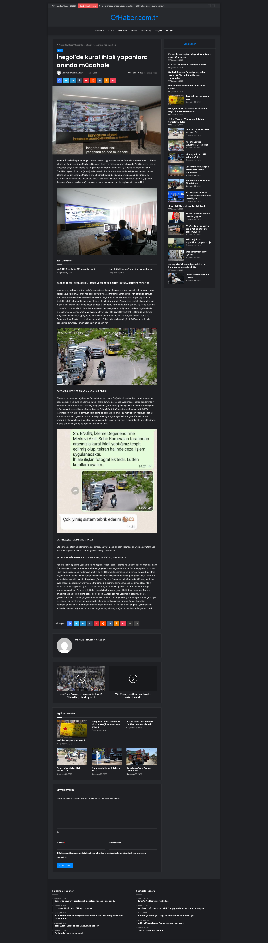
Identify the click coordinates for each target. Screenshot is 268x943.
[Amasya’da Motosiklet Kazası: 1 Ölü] (72, 756)
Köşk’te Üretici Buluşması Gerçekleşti (197, 143)
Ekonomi (122, 31)
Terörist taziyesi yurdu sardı (71, 740)
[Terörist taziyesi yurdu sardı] (72, 729)
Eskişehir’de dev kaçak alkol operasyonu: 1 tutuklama (197, 169)
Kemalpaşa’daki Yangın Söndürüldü (138, 769)
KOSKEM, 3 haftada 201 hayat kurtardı (76, 269)
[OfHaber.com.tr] (134, 17)
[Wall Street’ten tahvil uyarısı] (176, 255)
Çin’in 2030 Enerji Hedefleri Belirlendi (186, 206)
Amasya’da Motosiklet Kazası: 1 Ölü (68, 769)
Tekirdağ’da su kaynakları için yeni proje (198, 241)
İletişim (170, 31)
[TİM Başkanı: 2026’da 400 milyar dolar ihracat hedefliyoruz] (176, 196)
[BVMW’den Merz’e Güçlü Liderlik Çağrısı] (176, 217)
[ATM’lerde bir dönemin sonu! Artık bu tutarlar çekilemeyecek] (176, 230)
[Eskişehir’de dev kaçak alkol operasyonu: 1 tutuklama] (176, 170)
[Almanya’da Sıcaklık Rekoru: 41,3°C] (107, 756)
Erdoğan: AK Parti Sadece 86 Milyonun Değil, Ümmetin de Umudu (106, 724)
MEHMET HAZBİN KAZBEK (72, 73)
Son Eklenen (190, 43)
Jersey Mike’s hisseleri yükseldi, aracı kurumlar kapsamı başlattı (187, 266)
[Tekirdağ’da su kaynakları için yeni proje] (176, 243)
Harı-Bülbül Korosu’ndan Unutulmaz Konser (131, 269)
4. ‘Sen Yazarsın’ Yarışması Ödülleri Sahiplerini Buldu (139, 723)
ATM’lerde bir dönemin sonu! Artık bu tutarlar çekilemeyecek (197, 229)
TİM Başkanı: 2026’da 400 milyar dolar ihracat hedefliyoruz (198, 195)
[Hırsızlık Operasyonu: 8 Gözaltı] (176, 278)
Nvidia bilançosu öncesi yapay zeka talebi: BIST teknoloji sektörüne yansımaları (133, 6)
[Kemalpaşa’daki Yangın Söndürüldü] (141, 756)
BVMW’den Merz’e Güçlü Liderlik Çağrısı (198, 215)
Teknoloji (146, 31)
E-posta (61, 842)
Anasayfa (99, 31)
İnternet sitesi (115, 842)
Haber (111, 31)
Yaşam (158, 31)
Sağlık (134, 31)
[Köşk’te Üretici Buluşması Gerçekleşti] (176, 146)
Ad (59, 832)
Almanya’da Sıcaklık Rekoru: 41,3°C (106, 769)
